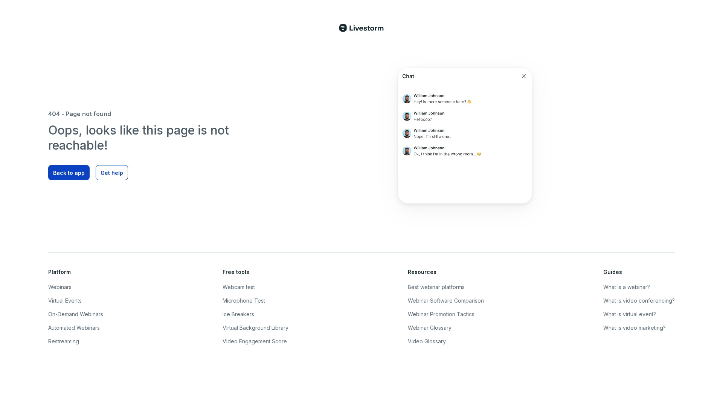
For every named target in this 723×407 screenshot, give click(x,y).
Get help (112, 173)
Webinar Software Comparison (446, 300)
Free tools (236, 272)
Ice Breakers (238, 314)
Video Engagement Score (255, 341)
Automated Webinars (74, 327)
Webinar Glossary (429, 327)
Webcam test (239, 287)
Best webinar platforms (436, 287)
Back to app (69, 173)
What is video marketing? (634, 327)
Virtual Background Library (255, 327)
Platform (59, 272)
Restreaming (63, 341)
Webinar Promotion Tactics (441, 314)
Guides (612, 272)
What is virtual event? (629, 314)
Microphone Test (244, 300)
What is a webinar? (626, 287)
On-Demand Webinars (75, 314)
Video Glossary (427, 341)
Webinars (60, 287)
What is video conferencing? (639, 300)
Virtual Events (65, 300)
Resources (422, 272)
